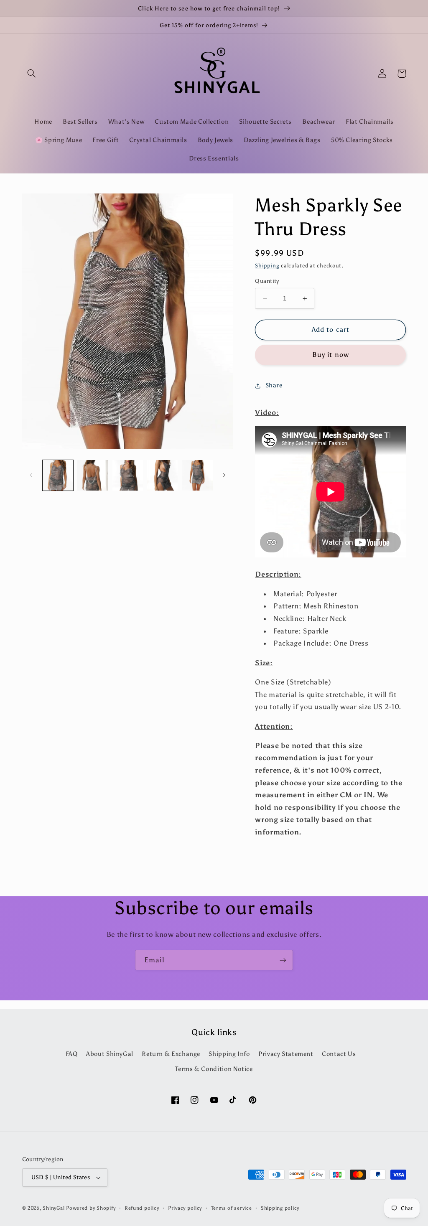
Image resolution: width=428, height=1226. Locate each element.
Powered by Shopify (90, 1208)
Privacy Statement (285, 1054)
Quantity (267, 281)
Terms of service (231, 1208)
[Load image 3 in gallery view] (127, 475)
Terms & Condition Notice (213, 1069)
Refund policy (142, 1208)
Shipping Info (229, 1054)
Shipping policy (280, 1208)
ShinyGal (53, 1208)
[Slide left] (31, 475)
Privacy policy (185, 1208)
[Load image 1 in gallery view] (58, 475)
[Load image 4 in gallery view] (162, 475)
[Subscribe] (283, 960)
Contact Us (339, 1054)
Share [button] (273, 385)
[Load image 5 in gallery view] (197, 475)
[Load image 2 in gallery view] (92, 475)
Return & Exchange (171, 1054)
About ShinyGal (109, 1054)
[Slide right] (224, 475)
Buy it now (330, 355)
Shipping (267, 265)
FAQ (72, 1054)
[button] (31, 73)
